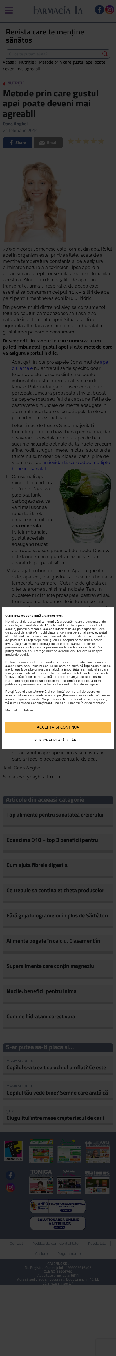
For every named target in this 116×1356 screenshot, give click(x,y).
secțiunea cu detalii (82, 647)
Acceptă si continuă (58, 727)
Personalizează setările (58, 740)
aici (32, 710)
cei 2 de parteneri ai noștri (34, 621)
